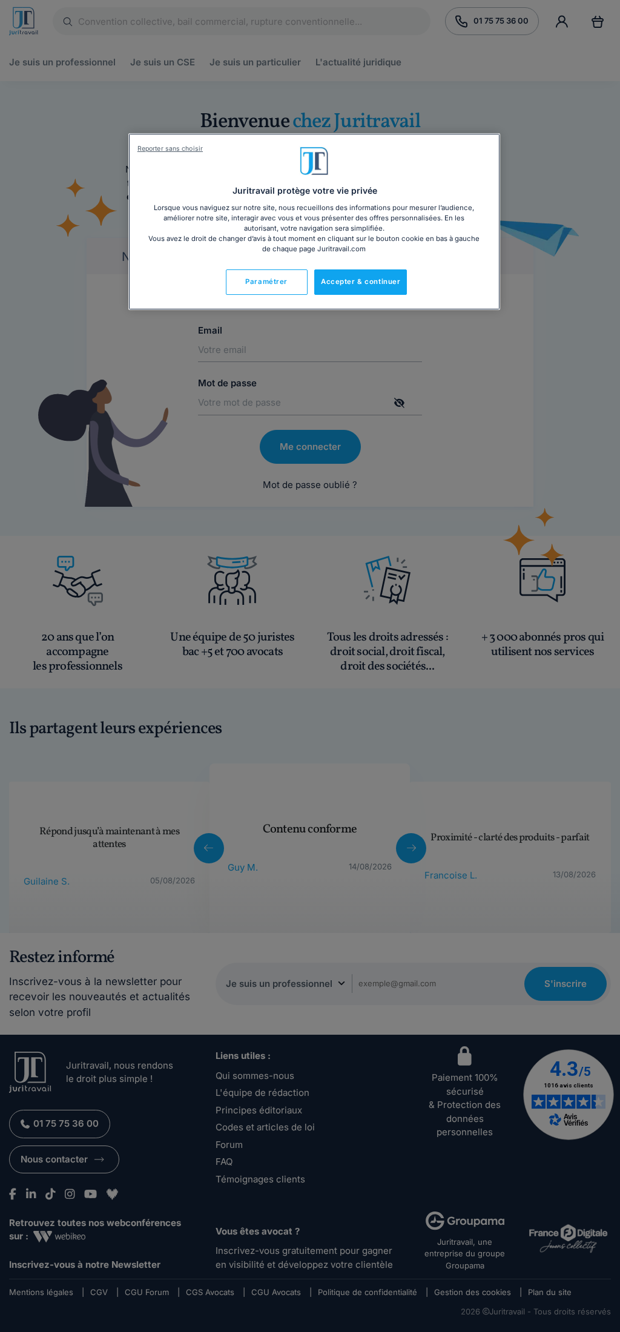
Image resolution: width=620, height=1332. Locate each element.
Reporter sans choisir (170, 149)
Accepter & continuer (360, 281)
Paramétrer (266, 281)
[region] (314, 221)
